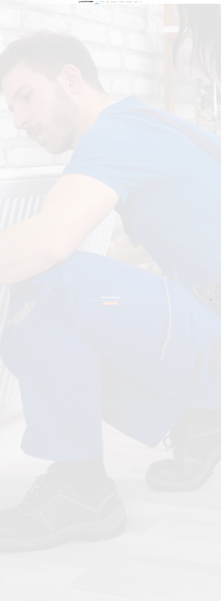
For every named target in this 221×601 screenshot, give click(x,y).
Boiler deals (114, 1)
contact (136, 1)
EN (140, 1)
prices (107, 1)
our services (110, 303)
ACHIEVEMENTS (129, 1)
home (97, 1)
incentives (121, 1)
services (102, 1)
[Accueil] (86, 1)
